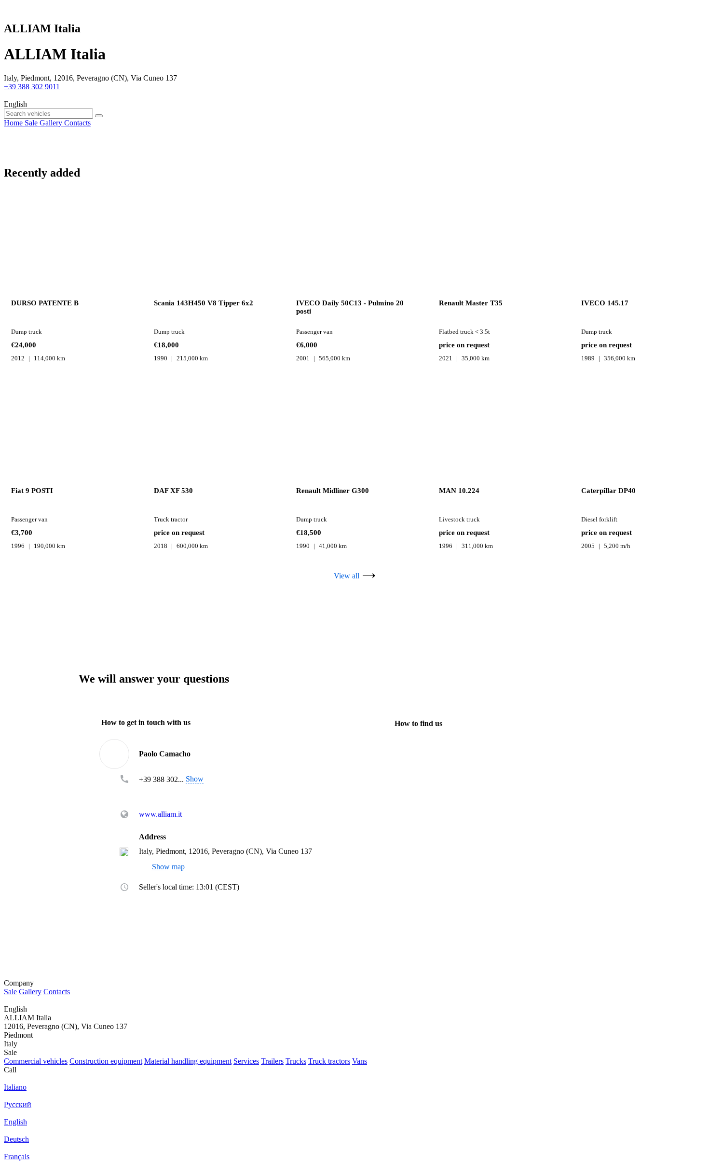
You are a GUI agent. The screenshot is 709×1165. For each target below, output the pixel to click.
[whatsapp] (158, 792)
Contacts (56, 991)
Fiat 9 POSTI (32, 490)
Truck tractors (329, 1061)
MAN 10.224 (459, 490)
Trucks (296, 1061)
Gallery (30, 991)
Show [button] (195, 779)
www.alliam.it (160, 814)
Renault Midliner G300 (332, 490)
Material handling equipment (188, 1061)
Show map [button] (168, 867)
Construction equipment (105, 1061)
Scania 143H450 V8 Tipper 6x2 (203, 303)
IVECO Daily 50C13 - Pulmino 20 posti (350, 307)
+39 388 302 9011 (32, 86)
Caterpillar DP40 (608, 490)
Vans (359, 1061)
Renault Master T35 (471, 303)
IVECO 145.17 (604, 303)
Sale (10, 991)
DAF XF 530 (173, 490)
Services (246, 1061)
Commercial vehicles (36, 1061)
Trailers (272, 1061)
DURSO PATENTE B (45, 303)
